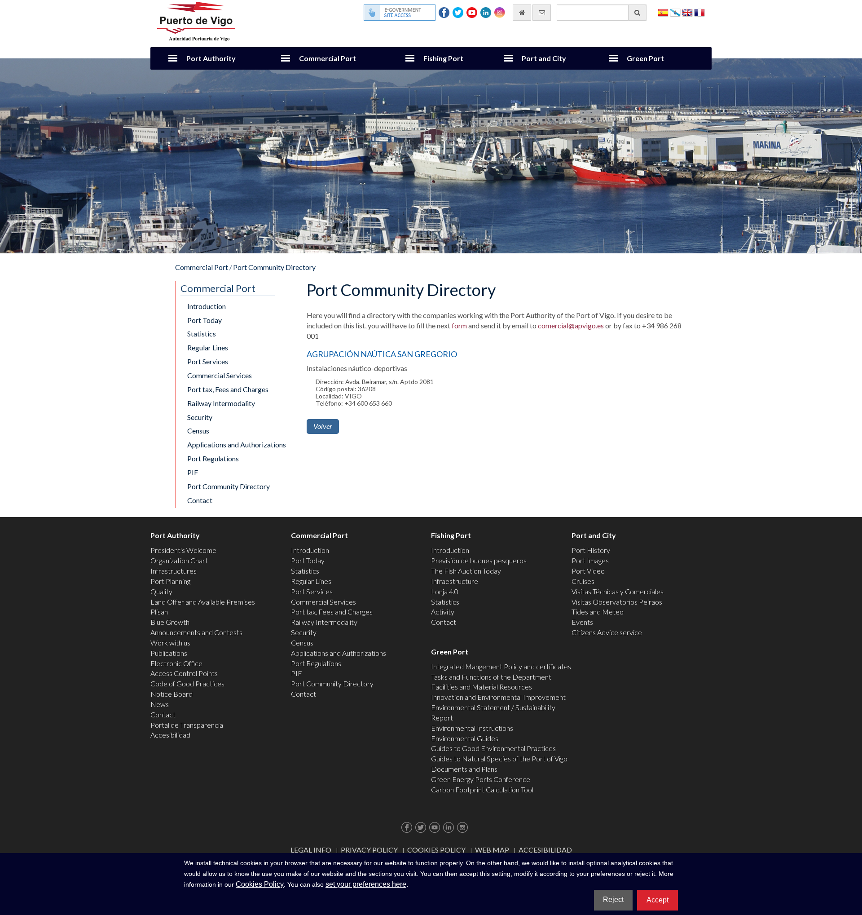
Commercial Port (327, 58)
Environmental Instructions (472, 728)
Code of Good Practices (187, 683)
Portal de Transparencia (186, 725)
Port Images (590, 560)
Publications (168, 653)
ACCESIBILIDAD (545, 849)
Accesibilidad (170, 734)
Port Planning (170, 581)
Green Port (645, 58)
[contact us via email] (541, 12)
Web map (492, 849)
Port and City (544, 58)
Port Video (588, 570)
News (159, 704)
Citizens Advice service (607, 632)
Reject (613, 899)
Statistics (201, 333)
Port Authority (211, 58)
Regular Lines (207, 347)
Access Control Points (184, 673)
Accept (657, 900)
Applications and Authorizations (236, 444)
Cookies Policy (436, 849)
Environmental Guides (464, 738)
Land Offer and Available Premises (202, 601)
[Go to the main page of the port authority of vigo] (196, 20)
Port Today (204, 320)
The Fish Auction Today (466, 570)
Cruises (583, 581)
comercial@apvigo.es (571, 325)
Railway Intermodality (221, 403)
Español (663, 12)
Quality (161, 591)
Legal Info (310, 849)
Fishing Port (443, 58)
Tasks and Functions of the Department (491, 676)
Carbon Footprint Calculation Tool (482, 789)
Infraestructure (454, 581)
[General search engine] (637, 12)
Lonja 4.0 (444, 591)
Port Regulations (213, 458)
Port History (591, 550)
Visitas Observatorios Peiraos (617, 601)
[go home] (522, 12)
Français (699, 12)
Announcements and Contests (196, 632)
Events (582, 622)
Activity (442, 611)
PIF (192, 472)
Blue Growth (169, 622)
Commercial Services (219, 375)
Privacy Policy (369, 849)
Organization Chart (179, 560)
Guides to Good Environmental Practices (493, 748)
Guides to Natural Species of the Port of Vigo (499, 758)
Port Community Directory (274, 267)
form (458, 325)
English (687, 12)
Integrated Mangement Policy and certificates (501, 666)
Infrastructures (173, 570)
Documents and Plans (464, 769)
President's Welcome (183, 550)
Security (199, 417)
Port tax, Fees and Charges (227, 389)
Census (198, 430)
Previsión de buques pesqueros (479, 560)
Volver (322, 426)
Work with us (170, 642)
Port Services (207, 361)
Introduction (206, 306)
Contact (199, 500)
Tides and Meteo (598, 611)
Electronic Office (176, 663)
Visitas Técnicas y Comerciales (618, 591)
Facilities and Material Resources (481, 686)
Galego (675, 12)
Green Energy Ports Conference (480, 779)
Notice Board (171, 694)
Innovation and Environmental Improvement (498, 697)
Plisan (159, 611)
